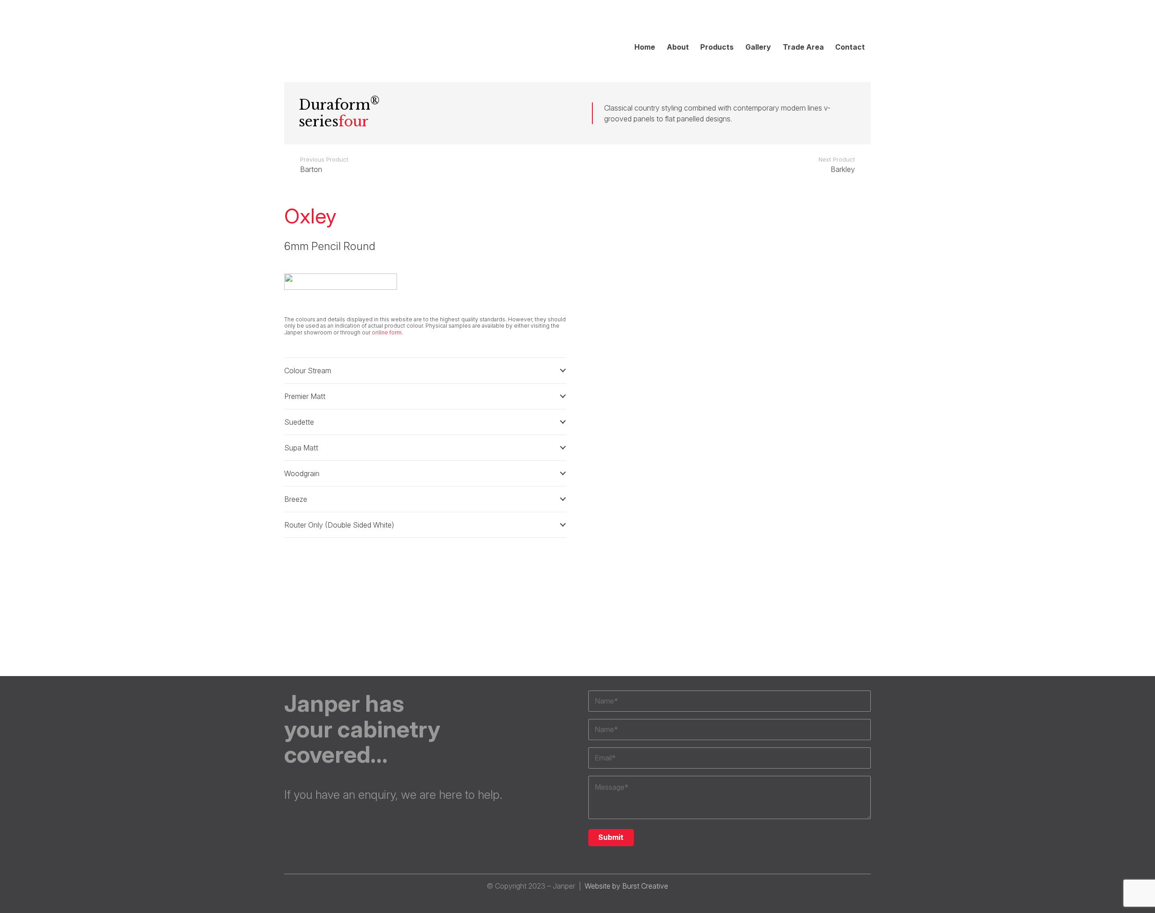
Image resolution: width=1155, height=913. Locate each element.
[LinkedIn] (830, 20)
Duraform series (339, 113)
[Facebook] (812, 20)
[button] (866, 20)
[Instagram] (794, 20)
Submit (611, 837)
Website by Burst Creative (626, 885)
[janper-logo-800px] (345, 34)
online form (387, 332)
